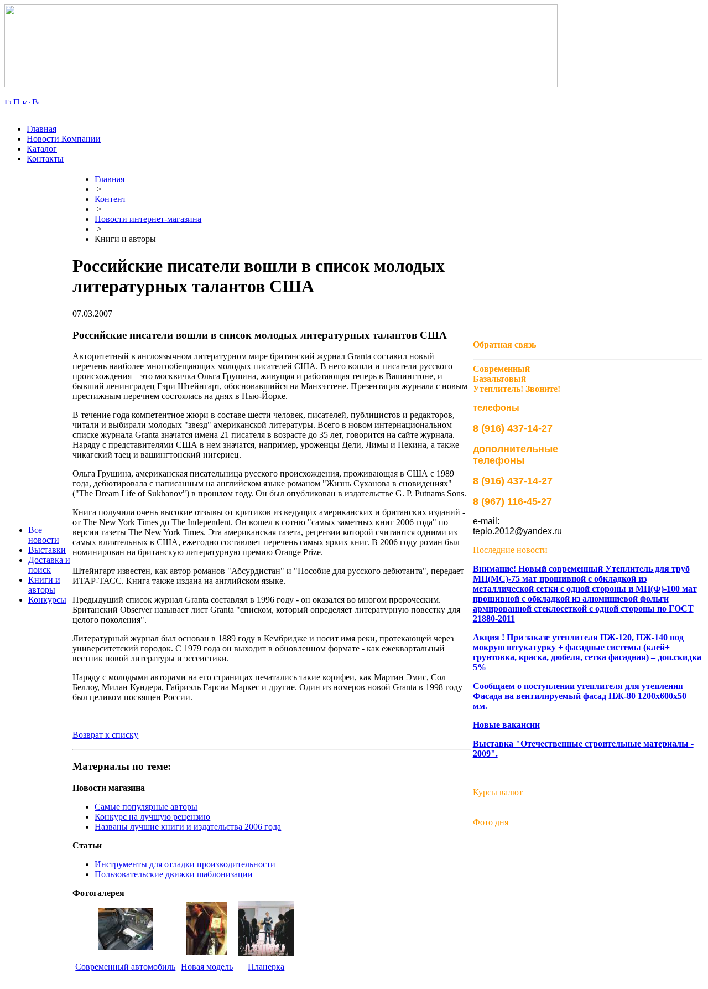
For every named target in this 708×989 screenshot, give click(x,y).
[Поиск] (16, 101)
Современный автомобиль (125, 966)
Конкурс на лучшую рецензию (152, 816)
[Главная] (7, 101)
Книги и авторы (44, 584)
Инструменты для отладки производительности (185, 864)
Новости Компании (64, 138)
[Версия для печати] (35, 101)
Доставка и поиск (49, 564)
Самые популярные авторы (146, 806)
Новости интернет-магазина (148, 219)
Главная (41, 128)
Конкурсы (47, 599)
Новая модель (207, 966)
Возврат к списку (105, 734)
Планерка (266, 966)
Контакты (45, 158)
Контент (110, 199)
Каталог (42, 148)
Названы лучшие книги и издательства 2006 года (188, 826)
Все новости (43, 535)
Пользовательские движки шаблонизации (174, 874)
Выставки (47, 550)
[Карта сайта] (26, 101)
